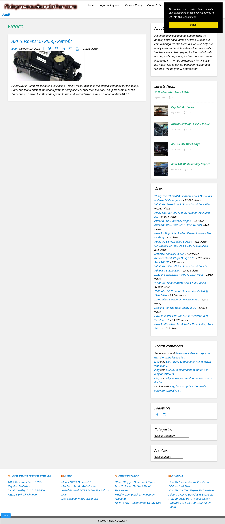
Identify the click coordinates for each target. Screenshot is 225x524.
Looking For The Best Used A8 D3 (175, 307)
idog (14, 48)
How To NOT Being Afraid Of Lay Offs (138, 502)
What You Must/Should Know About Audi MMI (182, 204)
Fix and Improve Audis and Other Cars (31, 475)
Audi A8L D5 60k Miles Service (173, 241)
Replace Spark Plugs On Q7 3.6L (174, 258)
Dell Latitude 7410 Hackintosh (79, 498)
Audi (6, 14)
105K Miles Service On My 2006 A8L (176, 299)
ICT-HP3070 (177, 475)
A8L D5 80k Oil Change (185, 144)
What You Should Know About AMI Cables (180, 283)
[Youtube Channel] (77, 48)
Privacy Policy (133, 5)
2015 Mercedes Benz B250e (171, 92)
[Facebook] (157, 414)
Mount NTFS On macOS (76, 482)
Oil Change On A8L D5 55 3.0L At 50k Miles (181, 245)
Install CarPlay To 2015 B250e (190, 124)
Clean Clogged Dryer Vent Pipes (135, 482)
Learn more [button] (189, 17)
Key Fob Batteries (182, 107)
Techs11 (68, 475)
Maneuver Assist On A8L (169, 254)
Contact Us (154, 5)
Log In (6, 515)
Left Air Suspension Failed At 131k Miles (178, 274)
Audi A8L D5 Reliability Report (190, 164)
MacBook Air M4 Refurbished (79, 486)
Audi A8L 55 (161, 262)
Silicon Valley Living (128, 475)
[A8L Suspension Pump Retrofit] (48, 65)
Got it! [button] (193, 25)
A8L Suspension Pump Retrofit (41, 41)
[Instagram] (164, 414)
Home (90, 5)
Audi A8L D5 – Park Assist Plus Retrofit (178, 225)
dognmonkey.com (109, 5)
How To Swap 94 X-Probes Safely (189, 498)
